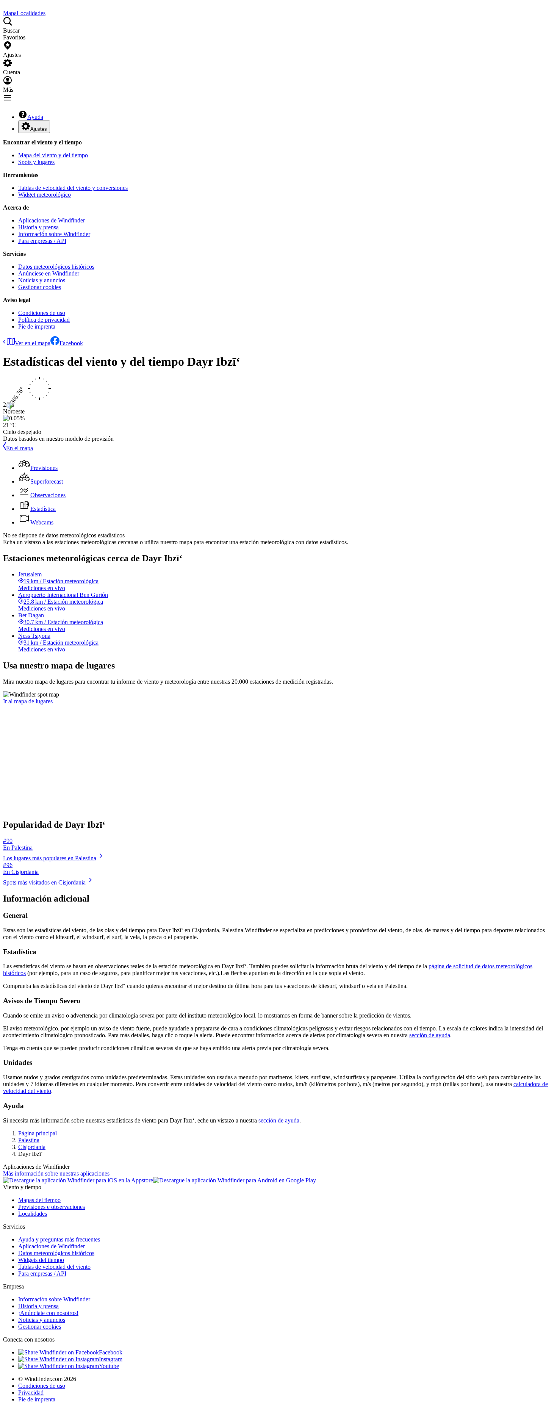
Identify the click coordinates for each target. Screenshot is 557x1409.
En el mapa (19, 448)
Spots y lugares (36, 162)
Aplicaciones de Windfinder (51, 220)
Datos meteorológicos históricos (56, 266)
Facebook (71, 343)
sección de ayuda (429, 1035)
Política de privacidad (44, 319)
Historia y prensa (38, 227)
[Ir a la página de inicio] (4, 6)
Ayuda (35, 117)
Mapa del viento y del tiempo (53, 155)
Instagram (110, 1359)
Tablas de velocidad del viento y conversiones (73, 188)
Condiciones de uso (41, 313)
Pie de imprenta (36, 326)
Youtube (109, 1366)
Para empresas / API (42, 241)
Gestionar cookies (39, 287)
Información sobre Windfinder (54, 234)
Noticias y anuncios (41, 280)
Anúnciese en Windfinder (48, 273)
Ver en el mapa (32, 343)
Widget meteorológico (44, 194)
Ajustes (38, 129)
